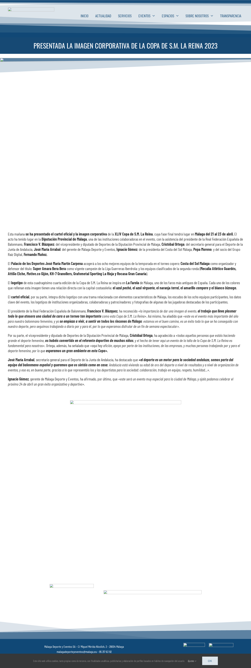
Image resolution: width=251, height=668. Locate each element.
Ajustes (191, 661)
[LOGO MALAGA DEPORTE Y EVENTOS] (31, 9)
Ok (210, 661)
